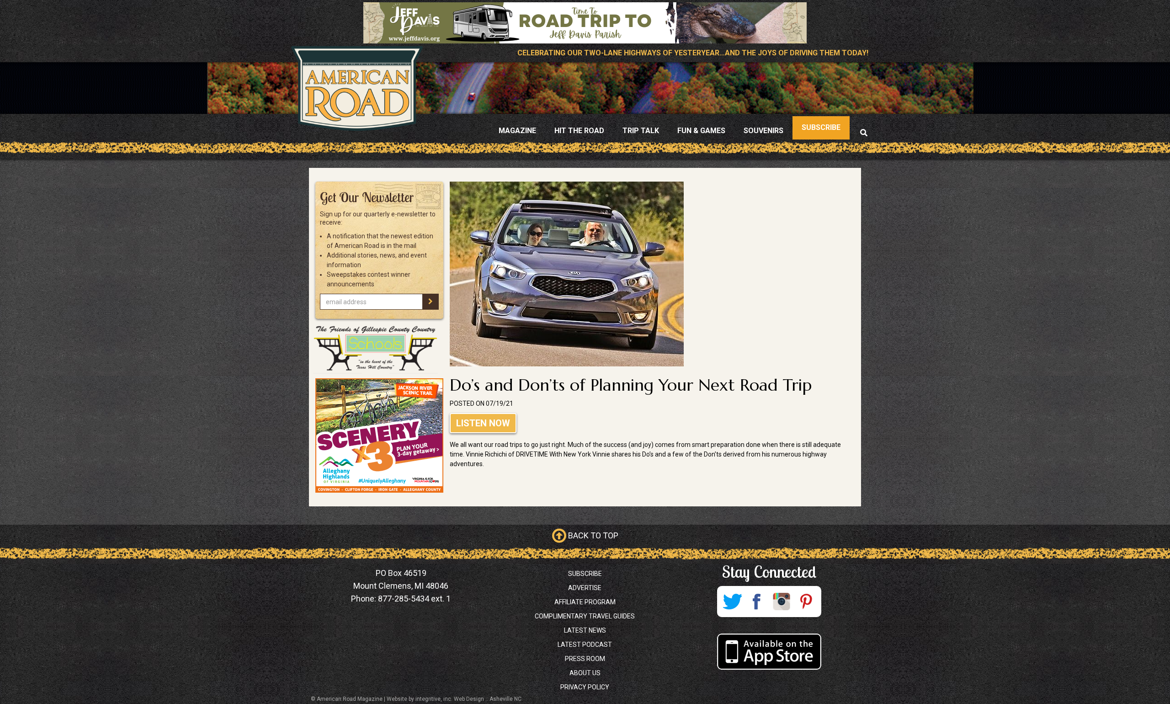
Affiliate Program (585, 602)
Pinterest (806, 602)
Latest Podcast (585, 644)
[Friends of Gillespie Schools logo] (379, 348)
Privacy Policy (584, 687)
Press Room (585, 658)
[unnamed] (379, 435)
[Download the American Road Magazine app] (769, 652)
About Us (585, 673)
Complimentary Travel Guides (585, 616)
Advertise (584, 587)
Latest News (585, 630)
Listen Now (483, 423)
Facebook (757, 602)
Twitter (732, 602)
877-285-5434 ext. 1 (414, 598)
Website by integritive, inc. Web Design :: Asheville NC (454, 699)
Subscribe (585, 573)
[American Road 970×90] (585, 22)
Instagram (781, 602)
